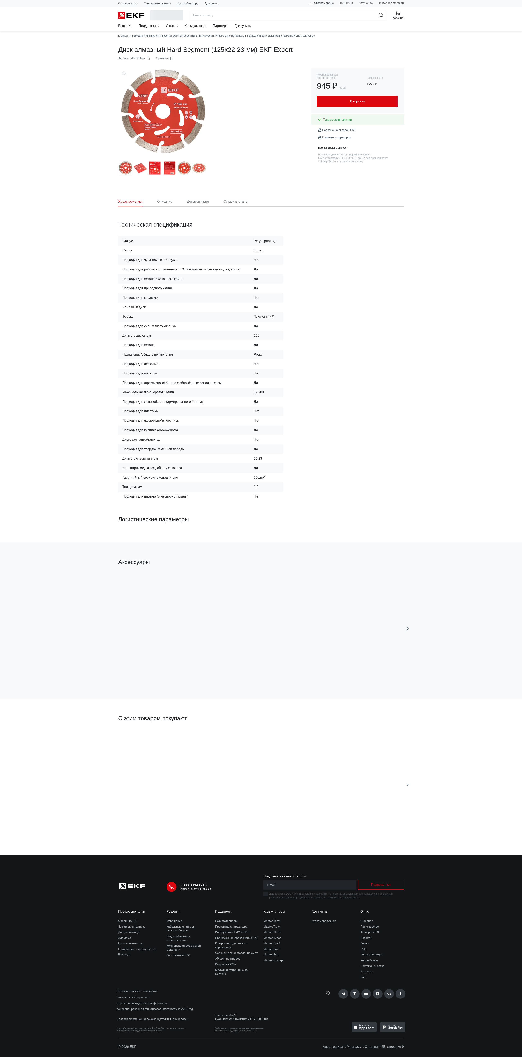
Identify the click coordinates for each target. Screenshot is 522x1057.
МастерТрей (271, 943)
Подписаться (381, 884)
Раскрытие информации (133, 997)
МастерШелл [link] (272, 932)
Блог (363, 977)
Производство (369, 926)
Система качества (372, 965)
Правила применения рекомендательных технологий (152, 1019)
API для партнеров (227, 958)
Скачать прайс (323, 2)
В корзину (141, 672)
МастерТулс (271, 926)
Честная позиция (371, 954)
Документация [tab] (198, 201)
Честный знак (369, 960)
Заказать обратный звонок (195, 889)
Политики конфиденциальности (340, 897)
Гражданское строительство (137, 949)
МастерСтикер (273, 960)
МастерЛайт (271, 949)
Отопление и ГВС (178, 955)
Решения (125, 26)
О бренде (366, 920)
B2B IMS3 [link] (346, 2)
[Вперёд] (407, 628)
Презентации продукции (231, 926)
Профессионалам (131, 911)
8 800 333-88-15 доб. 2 (352, 158)
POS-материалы (226, 920)
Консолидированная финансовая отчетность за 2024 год (155, 1009)
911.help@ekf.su (327, 161)
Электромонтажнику (157, 3)
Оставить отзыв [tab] (235, 201)
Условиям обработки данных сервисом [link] (136, 1030)
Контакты (366, 971)
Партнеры (220, 26)
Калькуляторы (195, 26)
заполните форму (352, 161)
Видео (364, 943)
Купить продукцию (324, 920)
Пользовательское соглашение (137, 991)
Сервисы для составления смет (236, 952)
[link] (343, 994)
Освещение (174, 920)
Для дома (211, 3)
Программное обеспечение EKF (236, 937)
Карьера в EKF (370, 932)
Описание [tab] (164, 201)
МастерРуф (271, 954)
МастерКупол (272, 937)
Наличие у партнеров (336, 137)
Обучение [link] (366, 2)
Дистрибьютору (188, 3)
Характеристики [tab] (130, 201)
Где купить (243, 26)
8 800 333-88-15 (193, 885)
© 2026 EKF (127, 1046)
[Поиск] (381, 15)
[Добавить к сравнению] (178, 672)
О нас (170, 26)
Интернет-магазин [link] (391, 2)
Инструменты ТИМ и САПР (233, 932)
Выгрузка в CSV (225, 964)
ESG (363, 949)
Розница (123, 954)
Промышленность (130, 943)
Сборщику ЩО (128, 3)
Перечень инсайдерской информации (142, 1003)
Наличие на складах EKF (339, 130)
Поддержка (148, 26)
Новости (365, 937)
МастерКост (271, 920)
